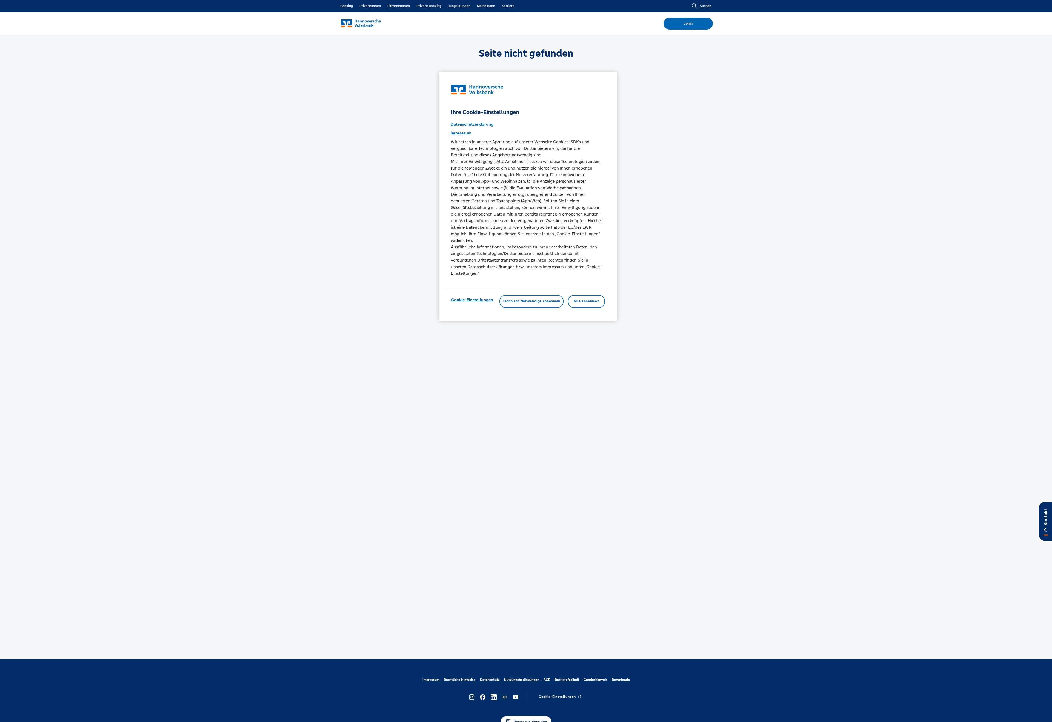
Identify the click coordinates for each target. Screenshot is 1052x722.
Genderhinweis (595, 680)
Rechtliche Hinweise (460, 680)
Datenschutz (490, 680)
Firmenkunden (398, 6)
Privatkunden (370, 6)
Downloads (621, 680)
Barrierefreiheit (567, 680)
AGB (547, 680)
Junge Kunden (459, 6)
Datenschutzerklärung (472, 124)
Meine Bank (486, 6)
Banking (346, 6)
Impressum (430, 680)
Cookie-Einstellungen (472, 299)
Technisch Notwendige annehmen (531, 301)
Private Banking (428, 6)
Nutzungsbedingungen (521, 680)
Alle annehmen (586, 301)
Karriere (508, 6)
